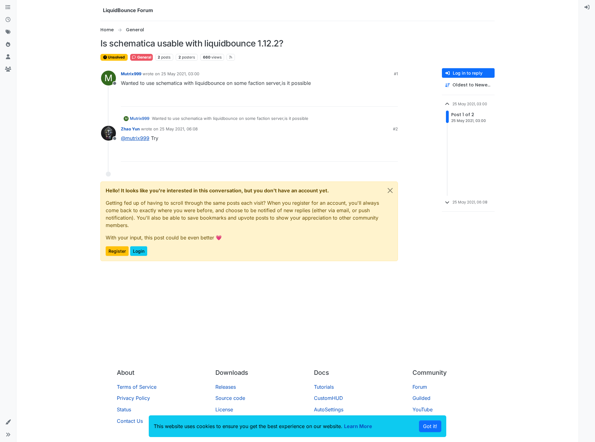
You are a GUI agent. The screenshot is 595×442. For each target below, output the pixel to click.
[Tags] (8, 32)
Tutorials (324, 387)
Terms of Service (136, 387)
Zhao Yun (130, 128)
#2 (395, 128)
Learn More (358, 426)
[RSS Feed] (231, 57)
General (143, 57)
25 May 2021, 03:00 (180, 73)
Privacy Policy (133, 398)
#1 (396, 73)
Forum (419, 387)
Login (138, 251)
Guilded (421, 398)
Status (124, 409)
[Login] (587, 7)
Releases (225, 387)
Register (117, 251)
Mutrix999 (131, 73)
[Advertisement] (297, 317)
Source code (230, 398)
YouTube (422, 409)
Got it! (430, 426)
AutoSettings (328, 409)
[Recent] (8, 20)
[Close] (390, 190)
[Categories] (8, 7)
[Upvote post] (381, 99)
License (224, 409)
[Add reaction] (370, 99)
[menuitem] (587, 7)
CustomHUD (328, 398)
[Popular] (8, 45)
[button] (8, 422)
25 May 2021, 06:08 (179, 128)
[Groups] (8, 69)
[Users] (8, 57)
